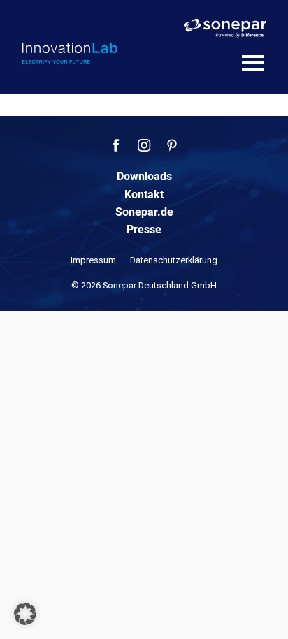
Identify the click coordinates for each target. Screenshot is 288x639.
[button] (25, 614)
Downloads (144, 176)
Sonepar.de (144, 212)
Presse (144, 229)
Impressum (93, 260)
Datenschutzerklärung (173, 260)
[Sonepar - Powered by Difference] (225, 28)
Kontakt (144, 194)
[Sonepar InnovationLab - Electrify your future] (70, 53)
